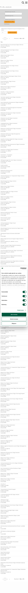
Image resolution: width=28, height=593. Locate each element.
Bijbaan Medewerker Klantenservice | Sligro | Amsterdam (13, 144)
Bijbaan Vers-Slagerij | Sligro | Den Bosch (9, 383)
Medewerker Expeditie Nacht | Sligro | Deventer (10, 414)
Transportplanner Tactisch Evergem (8, 489)
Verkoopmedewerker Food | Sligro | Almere (10, 71)
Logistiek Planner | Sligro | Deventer (8, 409)
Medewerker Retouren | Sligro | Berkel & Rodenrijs (11, 255)
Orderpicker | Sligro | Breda (6, 351)
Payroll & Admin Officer (6, 557)
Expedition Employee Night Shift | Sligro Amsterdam (12, 139)
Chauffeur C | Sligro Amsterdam (7, 91)
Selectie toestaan (14, 319)
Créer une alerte (12, 32)
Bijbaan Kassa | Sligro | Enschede (8, 478)
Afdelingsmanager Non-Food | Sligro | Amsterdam (11, 160)
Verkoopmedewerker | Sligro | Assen (8, 223)
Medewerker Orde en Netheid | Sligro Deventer (10, 404)
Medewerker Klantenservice (6, 170)
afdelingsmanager (4, 499)
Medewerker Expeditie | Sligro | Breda (8, 335)
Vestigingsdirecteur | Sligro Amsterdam (9, 123)
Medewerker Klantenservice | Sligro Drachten (10, 452)
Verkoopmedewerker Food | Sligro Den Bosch (10, 356)
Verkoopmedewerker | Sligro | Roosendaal (9, 541)
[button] (26, 3)
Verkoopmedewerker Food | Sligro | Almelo (10, 50)
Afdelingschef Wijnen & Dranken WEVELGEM (10, 233)
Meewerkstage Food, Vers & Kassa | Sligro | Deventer (12, 398)
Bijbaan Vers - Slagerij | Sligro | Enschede (9, 473)
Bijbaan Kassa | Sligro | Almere (7, 55)
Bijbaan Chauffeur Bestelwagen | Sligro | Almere (11, 76)
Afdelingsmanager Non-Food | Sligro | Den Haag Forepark (13, 388)
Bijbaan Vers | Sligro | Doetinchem (8, 425)
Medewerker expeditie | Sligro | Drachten (9, 435)
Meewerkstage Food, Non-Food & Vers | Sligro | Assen (12, 228)
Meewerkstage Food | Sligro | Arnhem (8, 181)
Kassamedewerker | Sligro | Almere (8, 81)
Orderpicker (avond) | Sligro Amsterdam (9, 118)
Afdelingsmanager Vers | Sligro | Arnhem (9, 191)
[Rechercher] (23, 2)
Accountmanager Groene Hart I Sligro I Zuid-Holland (12, 250)
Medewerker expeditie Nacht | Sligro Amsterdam (11, 128)
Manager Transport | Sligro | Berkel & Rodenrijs (11, 245)
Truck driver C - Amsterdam (6, 154)
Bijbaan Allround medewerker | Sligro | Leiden (10, 515)
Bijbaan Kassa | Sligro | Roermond (8, 536)
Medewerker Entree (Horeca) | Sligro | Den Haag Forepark (13, 393)
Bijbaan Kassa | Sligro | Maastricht (8, 520)
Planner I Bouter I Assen (6, 217)
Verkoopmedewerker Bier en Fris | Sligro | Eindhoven (12, 463)
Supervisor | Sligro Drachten (6, 440)
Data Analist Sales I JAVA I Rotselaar (8, 547)
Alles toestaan (14, 314)
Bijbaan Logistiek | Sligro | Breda (7, 330)
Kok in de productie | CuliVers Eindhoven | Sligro (11, 468)
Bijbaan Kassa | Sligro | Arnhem (7, 186)
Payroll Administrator (5, 552)
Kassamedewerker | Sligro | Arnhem (8, 202)
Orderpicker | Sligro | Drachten (7, 430)
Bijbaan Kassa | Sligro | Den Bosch (8, 362)
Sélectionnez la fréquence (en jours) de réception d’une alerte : (12, 29)
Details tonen (20, 310)
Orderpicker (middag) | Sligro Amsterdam (9, 149)
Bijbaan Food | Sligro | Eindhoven (8, 457)
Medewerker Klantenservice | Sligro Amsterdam (11, 112)
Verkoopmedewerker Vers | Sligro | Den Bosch (10, 377)
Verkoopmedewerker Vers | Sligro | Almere (9, 65)
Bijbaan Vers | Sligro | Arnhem (7, 196)
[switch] (24, 296)
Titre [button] (2, 42)
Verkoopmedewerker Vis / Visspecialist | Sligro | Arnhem (12, 175)
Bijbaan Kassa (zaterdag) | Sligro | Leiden (9, 510)
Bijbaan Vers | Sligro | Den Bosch (7, 372)
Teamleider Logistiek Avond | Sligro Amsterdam (11, 97)
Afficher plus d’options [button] (10, 19)
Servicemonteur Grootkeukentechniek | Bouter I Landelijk (13, 526)
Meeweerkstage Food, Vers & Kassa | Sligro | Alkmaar (12, 44)
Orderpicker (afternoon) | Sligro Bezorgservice (10, 133)
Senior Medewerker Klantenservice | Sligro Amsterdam (12, 102)
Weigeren (14, 323)
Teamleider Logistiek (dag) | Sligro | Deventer (10, 419)
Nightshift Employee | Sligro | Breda (8, 341)
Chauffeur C (3, 484)
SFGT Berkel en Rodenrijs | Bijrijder (8, 531)
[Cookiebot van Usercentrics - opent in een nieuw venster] (20, 268)
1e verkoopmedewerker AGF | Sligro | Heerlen (10, 494)
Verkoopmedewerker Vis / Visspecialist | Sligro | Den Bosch (13, 367)
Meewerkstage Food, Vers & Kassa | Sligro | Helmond (12, 505)
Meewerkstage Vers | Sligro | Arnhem (8, 207)
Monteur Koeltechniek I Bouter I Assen (9, 212)
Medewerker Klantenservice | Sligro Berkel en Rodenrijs (12, 261)
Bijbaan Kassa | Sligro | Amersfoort (8, 86)
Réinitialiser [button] (6, 24)
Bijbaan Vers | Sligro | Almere (7, 60)
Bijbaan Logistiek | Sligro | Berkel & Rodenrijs (10, 266)
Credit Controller (4, 165)
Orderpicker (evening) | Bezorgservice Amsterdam (11, 107)
